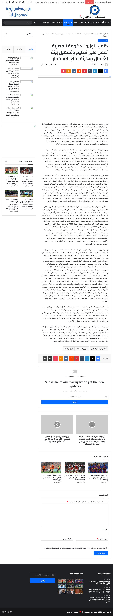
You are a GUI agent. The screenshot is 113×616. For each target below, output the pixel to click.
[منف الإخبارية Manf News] (56, 12)
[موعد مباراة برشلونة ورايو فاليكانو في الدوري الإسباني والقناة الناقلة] (98, 467)
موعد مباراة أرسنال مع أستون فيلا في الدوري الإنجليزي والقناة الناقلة (75, 477)
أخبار (102, 22)
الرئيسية (108, 22)
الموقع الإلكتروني (68, 539)
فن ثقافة (60, 22)
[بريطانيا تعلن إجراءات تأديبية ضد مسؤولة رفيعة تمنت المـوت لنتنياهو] (62, 591)
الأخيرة (19, 49)
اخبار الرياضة (68, 22)
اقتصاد (87, 22)
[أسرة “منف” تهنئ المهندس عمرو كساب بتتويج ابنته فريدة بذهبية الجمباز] (26, 111)
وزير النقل (68, 348)
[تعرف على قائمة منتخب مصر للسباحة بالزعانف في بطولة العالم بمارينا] (26, 98)
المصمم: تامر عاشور (72, 612)
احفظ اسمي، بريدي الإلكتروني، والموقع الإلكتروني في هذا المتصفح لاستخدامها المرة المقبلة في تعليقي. (75, 548)
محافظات (46, 22)
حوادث (53, 22)
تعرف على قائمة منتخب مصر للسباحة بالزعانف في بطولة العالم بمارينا (12, 98)
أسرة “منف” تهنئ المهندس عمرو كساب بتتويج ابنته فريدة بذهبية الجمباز (12, 112)
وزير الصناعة (81, 348)
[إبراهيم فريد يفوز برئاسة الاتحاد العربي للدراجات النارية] (26, 61)
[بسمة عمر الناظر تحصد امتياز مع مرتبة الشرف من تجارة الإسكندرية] (26, 71)
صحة (75, 22)
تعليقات (7, 49)
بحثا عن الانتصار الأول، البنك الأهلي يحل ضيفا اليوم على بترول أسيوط (52, 477)
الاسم (105, 529)
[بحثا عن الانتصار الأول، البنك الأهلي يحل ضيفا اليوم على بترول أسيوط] (51, 467)
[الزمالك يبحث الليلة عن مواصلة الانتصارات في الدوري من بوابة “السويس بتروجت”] (11, 193)
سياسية (81, 22)
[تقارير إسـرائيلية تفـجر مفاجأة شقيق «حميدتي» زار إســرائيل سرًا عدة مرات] (79, 591)
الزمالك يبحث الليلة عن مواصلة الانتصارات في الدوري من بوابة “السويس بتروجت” (59, 2)
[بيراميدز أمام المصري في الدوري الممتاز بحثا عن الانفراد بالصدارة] (26, 193)
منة (103, 65)
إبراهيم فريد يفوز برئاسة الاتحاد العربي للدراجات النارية (12, 60)
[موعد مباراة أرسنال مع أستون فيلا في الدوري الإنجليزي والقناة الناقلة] (75, 467)
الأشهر (30, 49)
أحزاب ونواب (95, 22)
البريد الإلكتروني (102, 539)
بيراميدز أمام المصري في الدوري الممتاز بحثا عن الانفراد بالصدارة (26, 203)
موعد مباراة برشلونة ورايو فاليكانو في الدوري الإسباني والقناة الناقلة (98, 477)
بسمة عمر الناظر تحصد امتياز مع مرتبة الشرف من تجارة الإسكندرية (12, 72)
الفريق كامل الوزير (98, 348)
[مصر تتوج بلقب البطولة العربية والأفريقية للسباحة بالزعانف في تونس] (26, 84)
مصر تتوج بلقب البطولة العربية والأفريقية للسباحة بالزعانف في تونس (12, 85)
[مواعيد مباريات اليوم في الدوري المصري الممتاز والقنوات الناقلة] (62, 586)
